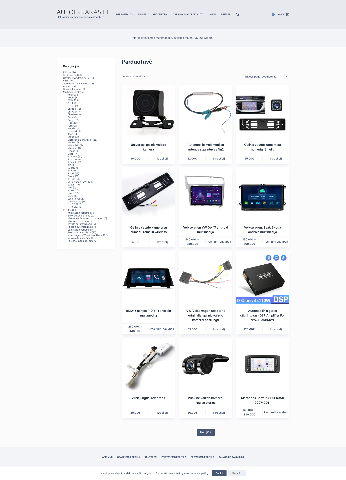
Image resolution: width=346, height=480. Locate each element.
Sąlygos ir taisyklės (231, 457)
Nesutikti (237, 473)
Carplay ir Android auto (188, 14)
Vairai (212, 14)
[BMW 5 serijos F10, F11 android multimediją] (148, 277)
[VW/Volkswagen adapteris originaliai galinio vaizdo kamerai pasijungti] (205, 277)
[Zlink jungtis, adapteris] (148, 364)
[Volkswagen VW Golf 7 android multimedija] (205, 194)
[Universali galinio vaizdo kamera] (148, 111)
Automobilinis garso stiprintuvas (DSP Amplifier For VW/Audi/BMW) (262, 315)
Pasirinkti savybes (219, 241)
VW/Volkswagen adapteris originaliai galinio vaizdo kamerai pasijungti (205, 315)
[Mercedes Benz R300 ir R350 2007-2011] (262, 364)
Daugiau (205, 432)
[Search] (237, 14)
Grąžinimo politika (128, 457)
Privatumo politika (202, 457)
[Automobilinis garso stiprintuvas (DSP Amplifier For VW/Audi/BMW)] (262, 277)
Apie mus (107, 457)
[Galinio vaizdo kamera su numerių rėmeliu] (262, 111)
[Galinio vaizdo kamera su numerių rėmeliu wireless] (148, 194)
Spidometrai (159, 14)
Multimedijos (124, 14)
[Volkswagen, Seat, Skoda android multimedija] (262, 194)
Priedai (225, 14)
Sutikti (219, 473)
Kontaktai (151, 457)
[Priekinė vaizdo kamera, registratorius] (205, 364)
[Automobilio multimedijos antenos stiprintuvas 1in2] (205, 111)
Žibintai (142, 14)
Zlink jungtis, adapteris (148, 398)
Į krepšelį (162, 158)
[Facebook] (273, 14)
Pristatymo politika (173, 457)
